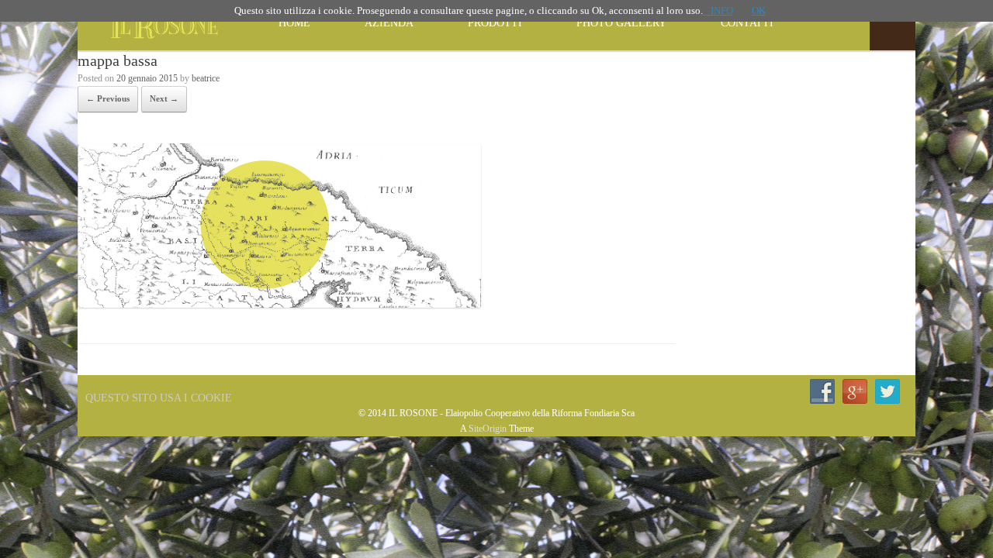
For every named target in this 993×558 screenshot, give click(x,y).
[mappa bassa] (279, 304)
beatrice (206, 78)
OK (759, 10)
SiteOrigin (488, 429)
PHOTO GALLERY (621, 23)
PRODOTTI (495, 23)
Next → (164, 98)
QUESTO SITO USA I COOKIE (158, 398)
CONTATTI (747, 23)
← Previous (108, 98)
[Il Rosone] (159, 25)
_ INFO (718, 10)
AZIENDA (389, 23)
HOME (294, 23)
